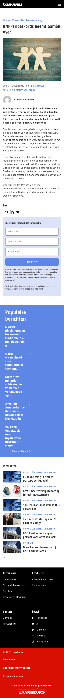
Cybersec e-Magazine (15, 597)
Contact (7, 617)
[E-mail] (6, 212)
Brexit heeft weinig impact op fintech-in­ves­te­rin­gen (41, 493)
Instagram (42, 641)
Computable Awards (14, 585)
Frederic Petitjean (24, 99)
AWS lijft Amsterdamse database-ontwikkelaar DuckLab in (15, 411)
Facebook (41, 617)
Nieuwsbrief (9, 623)
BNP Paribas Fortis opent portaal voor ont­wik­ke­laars (39, 535)
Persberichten (39, 585)
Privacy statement (13, 676)
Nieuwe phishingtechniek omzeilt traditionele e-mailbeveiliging (15, 336)
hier (18, 289)
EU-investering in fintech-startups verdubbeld (38, 478)
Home (6, 20)
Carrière (28, 543)
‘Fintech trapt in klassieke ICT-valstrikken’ (41, 507)
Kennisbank (9, 579)
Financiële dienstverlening (27, 20)
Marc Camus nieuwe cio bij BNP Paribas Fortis (39, 549)
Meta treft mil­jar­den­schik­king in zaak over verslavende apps (13, 386)
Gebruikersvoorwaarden (17, 667)
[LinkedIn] (12, 212)
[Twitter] (17, 212)
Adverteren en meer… (43, 579)
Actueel (40, 86)
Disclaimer (9, 659)
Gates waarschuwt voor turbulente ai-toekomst (14, 361)
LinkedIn (41, 629)
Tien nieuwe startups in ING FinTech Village (40, 521)
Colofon (7, 591)
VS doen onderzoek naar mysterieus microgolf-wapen (13, 436)
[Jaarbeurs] (32, 691)
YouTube (41, 635)
